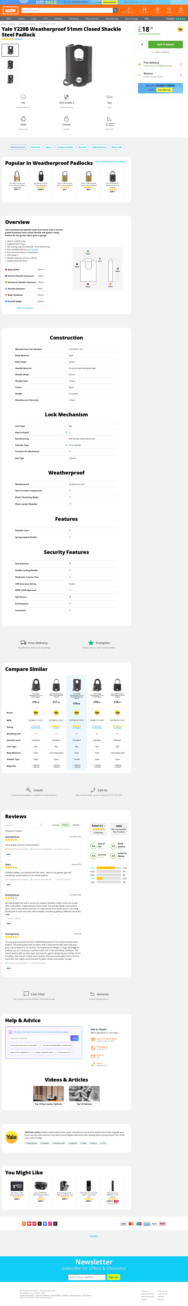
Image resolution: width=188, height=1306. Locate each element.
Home (4, 24)
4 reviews (18, 39)
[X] (40, 1224)
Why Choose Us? (147, 1294)
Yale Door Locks (32, 1132)
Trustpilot (93, 1236)
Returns (161, 1299)
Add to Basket (165, 44)
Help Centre (162, 1291)
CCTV (45, 18)
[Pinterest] (34, 1224)
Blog (147, 18)
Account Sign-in (75, 1295)
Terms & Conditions (42, 1295)
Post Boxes (74, 18)
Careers (144, 1299)
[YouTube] (29, 1224)
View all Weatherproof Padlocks (110, 162)
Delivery (161, 1296)
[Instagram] (50, 1224)
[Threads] (55, 1224)
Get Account (87, 1295)
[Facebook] (45, 1224)
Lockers (21, 18)
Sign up (113, 1277)
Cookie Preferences (27, 1295)
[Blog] (24, 1224)
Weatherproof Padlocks (27, 24)
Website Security (147, 1296)
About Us (144, 1291)
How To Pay (162, 1294)
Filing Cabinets (92, 18)
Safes (8, 18)
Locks (33, 18)
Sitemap (65, 1295)
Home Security (111, 18)
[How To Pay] (143, 1226)
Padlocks (58, 18)
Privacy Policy (56, 1295)
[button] (25, 307)
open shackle (32, 249)
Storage (131, 18)
